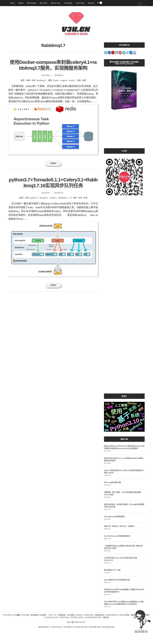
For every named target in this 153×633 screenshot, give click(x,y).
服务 (50, 80)
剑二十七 (52, 615)
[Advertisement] (124, 131)
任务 (85, 198)
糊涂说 (106, 617)
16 (70, 198)
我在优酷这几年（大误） (113, 570)
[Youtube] (120, 53)
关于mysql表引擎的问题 (112, 482)
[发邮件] (134, 53)
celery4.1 (71, 80)
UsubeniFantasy (93, 617)
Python (21, 3)
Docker (56, 80)
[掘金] (127, 53)
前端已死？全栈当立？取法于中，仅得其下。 (120, 526)
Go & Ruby (68, 3)
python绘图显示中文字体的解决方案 (117, 580)
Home (12, 3)
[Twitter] (124, 53)
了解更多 (53, 163)
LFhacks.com (51, 617)
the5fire (64, 617)
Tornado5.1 (43, 198)
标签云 (124, 396)
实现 (33, 80)
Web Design (31, 3)
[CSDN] (113, 53)
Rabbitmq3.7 (42, 80)
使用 (28, 80)
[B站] (106, 53)
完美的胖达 (99, 615)
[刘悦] (76, 40)
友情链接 (34, 615)
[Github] (116, 53)
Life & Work (80, 3)
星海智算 (61, 615)
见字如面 (70, 615)
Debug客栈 (124, 615)
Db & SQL (43, 3)
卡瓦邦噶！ (42, 615)
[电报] (131, 53)
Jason (79, 615)
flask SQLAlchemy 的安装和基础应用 (117, 536)
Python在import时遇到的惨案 (114, 516)
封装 (79, 80)
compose (63, 80)
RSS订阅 (25, 615)
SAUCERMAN (111, 615)
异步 (75, 198)
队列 (80, 198)
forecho (88, 615)
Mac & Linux (55, 3)
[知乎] (109, 53)
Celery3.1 (53, 198)
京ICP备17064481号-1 (76, 622)
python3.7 (34, 198)
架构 (84, 80)
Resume (91, 3)
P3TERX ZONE (76, 617)
